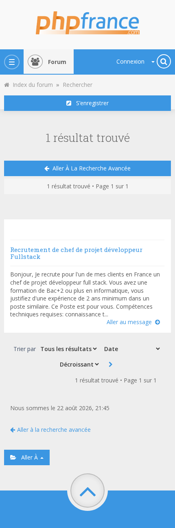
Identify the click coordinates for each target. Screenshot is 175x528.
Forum (57, 62)
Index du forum (31, 84)
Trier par (24, 349)
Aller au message (131, 322)
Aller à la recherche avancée (90, 168)
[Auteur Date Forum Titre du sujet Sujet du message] (131, 348)
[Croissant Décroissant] (78, 364)
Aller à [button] (27, 457)
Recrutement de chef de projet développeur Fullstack (76, 253)
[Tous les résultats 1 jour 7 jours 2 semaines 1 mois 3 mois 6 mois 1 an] (68, 348)
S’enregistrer (90, 103)
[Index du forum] (87, 20)
